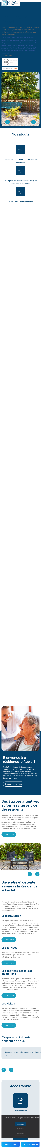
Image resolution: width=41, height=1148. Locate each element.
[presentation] (7, 122)
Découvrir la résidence (13, 784)
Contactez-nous (10, 1144)
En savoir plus (9, 834)
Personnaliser (20, 1133)
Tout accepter (20, 1124)
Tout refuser (20, 1129)
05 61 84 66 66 (32, 1144)
